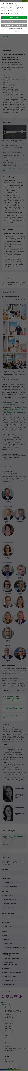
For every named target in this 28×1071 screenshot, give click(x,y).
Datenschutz (18, 31)
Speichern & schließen (14, 21)
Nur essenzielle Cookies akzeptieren (14, 25)
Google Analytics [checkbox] (14, 13)
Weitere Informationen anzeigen (13, 28)
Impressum (24, 31)
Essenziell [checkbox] (5, 13)
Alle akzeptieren (14, 17)
